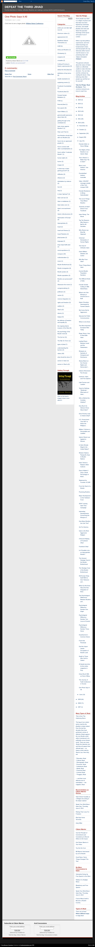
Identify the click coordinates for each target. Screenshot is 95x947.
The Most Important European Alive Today (85, 327)
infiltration (60, 174)
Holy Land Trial (62, 132)
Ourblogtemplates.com (26, 945)
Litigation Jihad (80, 784)
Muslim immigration (63, 268)
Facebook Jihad (83, 546)
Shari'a (60, 309)
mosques (60, 254)
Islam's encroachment (64, 208)
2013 (79, 111)
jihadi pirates (61, 237)
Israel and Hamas (63, 230)
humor (59, 161)
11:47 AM (25, 60)
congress (60, 57)
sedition (60, 306)
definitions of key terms (64, 73)
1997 (79, 707)
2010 (79, 122)
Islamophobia (61, 223)
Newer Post (8, 74)
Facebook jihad (62, 91)
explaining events (63, 82)
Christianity (61, 53)
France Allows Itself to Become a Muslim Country (82, 900)
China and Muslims (63, 49)
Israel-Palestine (62, 234)
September (82, 133)
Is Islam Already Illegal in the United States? (84, 447)
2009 (79, 699)
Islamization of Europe (64, 217)
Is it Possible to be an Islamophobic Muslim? (84, 552)
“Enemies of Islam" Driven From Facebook (84, 208)
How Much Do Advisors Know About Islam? (84, 408)
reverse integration (63, 299)
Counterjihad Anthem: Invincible (82, 175)
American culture (62, 33)
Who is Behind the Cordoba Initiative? (84, 400)
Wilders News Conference (34, 23)
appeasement (62, 37)
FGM (59, 100)
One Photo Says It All (16, 16)
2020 (79, 100)
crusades (60, 60)
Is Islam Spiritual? (63, 194)
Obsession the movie (64, 284)
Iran (59, 187)
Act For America (83, 527)
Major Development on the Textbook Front (84, 498)
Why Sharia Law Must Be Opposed (84, 232)
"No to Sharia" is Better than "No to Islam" (84, 159)
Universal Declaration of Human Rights (84, 240)
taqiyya (60, 317)
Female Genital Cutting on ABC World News (84, 286)
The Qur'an (61, 337)
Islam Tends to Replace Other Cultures (84, 464)
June (81, 694)
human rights (61, 158)
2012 (79, 115)
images (60, 165)
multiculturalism (62, 257)
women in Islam (62, 360)
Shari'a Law (79, 752)
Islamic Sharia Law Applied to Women (84, 439)
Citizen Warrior (21, 935)
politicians (60, 292)
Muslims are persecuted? (18, 63)
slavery (60, 313)
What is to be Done (84, 322)
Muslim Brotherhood (63, 264)
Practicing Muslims (84, 492)
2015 (79, 103)
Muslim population (63, 275)
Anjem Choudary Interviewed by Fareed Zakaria (84, 304)
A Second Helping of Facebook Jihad (84, 541)
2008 (79, 703)
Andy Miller (79, 823)
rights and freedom (63, 302)
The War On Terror (63, 340)
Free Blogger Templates (7, 945)
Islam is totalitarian (63, 201)
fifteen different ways (82, 913)
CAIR (59, 46)
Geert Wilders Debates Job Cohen (83, 253)
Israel (59, 227)
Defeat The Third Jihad (24, 7)
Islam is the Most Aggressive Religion (84, 533)
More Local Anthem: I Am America (83, 167)
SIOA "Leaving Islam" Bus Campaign (83, 505)
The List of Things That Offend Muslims (84, 201)
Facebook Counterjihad (64, 86)
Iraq (59, 190)
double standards (63, 79)
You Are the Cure (81, 848)
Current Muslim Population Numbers (83, 273)
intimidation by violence (64, 181)
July (80, 141)
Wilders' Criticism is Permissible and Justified (84, 431)
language (60, 241)
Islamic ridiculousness (64, 214)
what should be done (64, 357)
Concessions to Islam (51, 935)
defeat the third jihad (64, 69)
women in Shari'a (63, 364)
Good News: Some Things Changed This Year (82, 859)
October (81, 129)
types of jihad (61, 344)
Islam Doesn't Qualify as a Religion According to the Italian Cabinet (83, 799)
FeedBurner (21, 932)
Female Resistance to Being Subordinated (84, 193)
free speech (61, 108)
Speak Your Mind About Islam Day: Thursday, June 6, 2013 (83, 806)
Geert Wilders (62, 111)
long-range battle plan (64, 244)
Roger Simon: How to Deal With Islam (84, 335)
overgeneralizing (62, 288)
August (81, 137)
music (59, 261)
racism (59, 295)
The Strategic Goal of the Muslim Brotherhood (84, 570)
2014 (79, 107)
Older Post (50, 74)
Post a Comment (10, 70)
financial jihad (61, 104)
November (82, 125)
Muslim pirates (62, 272)
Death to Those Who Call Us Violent (83, 658)
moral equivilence (63, 250)
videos (59, 353)
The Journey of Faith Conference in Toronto (85, 682)
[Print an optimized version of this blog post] (11, 58)
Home (29, 74)
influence (60, 178)
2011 (79, 119)
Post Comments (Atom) (20, 76)
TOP (93, 945)
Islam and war (62, 197)
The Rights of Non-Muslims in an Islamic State (84, 152)
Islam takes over (62, 205)
